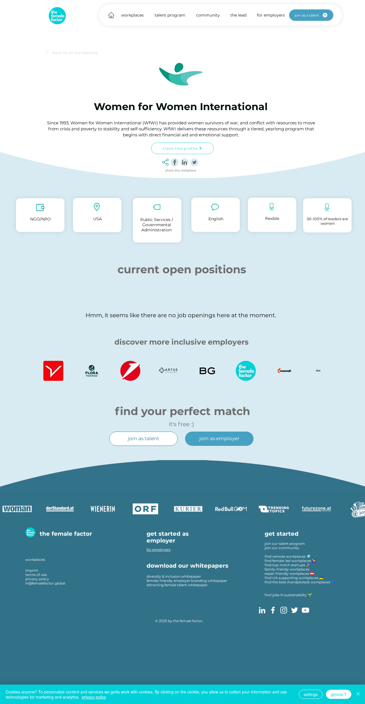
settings (311, 694)
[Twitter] (294, 610)
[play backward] (50, 371)
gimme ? (338, 694)
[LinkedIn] (262, 610)
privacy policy (37, 579)
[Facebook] (272, 610)
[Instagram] (283, 610)
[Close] (358, 694)
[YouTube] (305, 610)
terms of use (36, 574)
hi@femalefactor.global (45, 583)
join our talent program (285, 543)
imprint (31, 570)
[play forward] (313, 371)
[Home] (111, 15)
